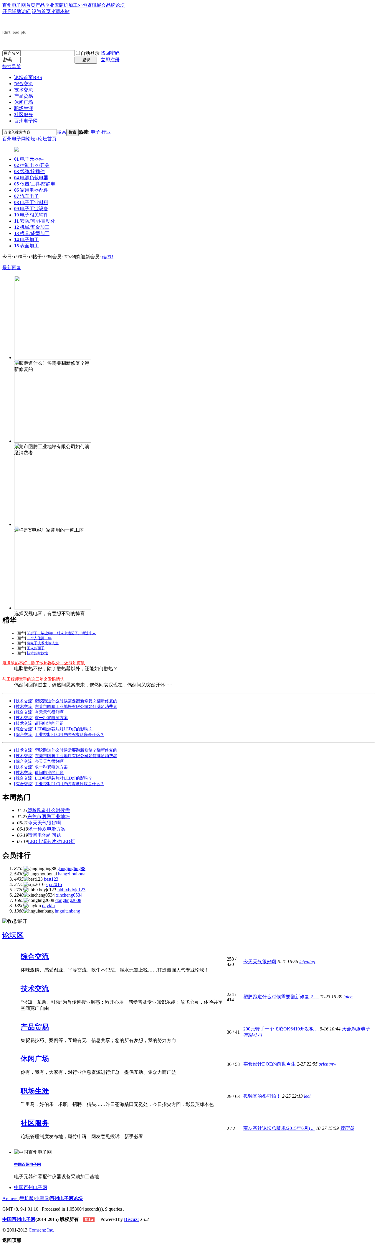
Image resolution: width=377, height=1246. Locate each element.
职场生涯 (23, 108)
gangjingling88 (71, 868)
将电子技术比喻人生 (43, 643)
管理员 (347, 1128)
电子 (95, 131)
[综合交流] (24, 712)
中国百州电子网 (27, 1164)
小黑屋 (42, 1198)
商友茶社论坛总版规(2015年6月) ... (279, 1128)
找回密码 (110, 52)
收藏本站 (60, 11)
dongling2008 (68, 900)
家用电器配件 (31, 190)
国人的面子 (35, 648)
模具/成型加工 (31, 233)
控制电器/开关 (31, 165)
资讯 (92, 5)
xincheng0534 (69, 894)
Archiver (10, 1198)
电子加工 (26, 239)
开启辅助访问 (16, 11)
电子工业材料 (31, 202)
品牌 (110, 5)
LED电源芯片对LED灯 (51, 841)
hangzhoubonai (72, 873)
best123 (51, 879)
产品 (40, 5)
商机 (63, 5)
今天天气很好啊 (49, 712)
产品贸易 (23, 95)
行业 (106, 131)
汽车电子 (26, 196)
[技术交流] (24, 701)
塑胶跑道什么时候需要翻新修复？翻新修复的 (76, 701)
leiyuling (307, 961)
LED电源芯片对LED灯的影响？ (63, 729)
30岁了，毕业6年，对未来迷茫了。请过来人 (61, 633)
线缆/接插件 (29, 171)
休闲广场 (23, 102)
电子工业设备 (31, 208)
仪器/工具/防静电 (34, 183)
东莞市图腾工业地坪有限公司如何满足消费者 (76, 706)
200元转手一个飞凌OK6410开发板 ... (281, 1028)
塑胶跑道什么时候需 (48, 810)
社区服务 (23, 114)
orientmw (327, 1063)
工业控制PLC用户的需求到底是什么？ (69, 734)
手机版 (27, 1198)
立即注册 (110, 59)
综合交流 (23, 83)
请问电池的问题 (49, 723)
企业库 (52, 5)
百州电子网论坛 (18, 138)
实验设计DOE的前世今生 (269, 1063)
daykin (48, 905)
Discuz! (131, 1219)
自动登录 (90, 53)
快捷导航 (11, 66)
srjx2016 (54, 884)
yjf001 (107, 256)
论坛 (120, 5)
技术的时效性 (37, 653)
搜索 (61, 131)
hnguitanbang (67, 910)
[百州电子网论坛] (14, 42)
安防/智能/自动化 (34, 220)
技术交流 (23, 89)
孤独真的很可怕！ (262, 1096)
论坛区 (13, 935)
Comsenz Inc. (41, 1229)
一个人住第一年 (39, 638)
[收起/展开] (14, 921)
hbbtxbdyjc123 (71, 889)
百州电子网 (26, 120)
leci (307, 1096)
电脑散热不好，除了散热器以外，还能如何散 (43, 663)
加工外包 (77, 5)
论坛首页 (28, 77)
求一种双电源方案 (51, 718)
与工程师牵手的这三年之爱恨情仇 (33, 679)
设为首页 (41, 11)
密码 (7, 59)
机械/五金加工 (31, 227)
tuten (348, 996)
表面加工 (26, 245)
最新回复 (11, 267)
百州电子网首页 (18, 5)
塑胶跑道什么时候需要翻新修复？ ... (281, 996)
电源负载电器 (31, 177)
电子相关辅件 (31, 214)
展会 (101, 5)
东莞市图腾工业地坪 (48, 816)
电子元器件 (29, 159)
